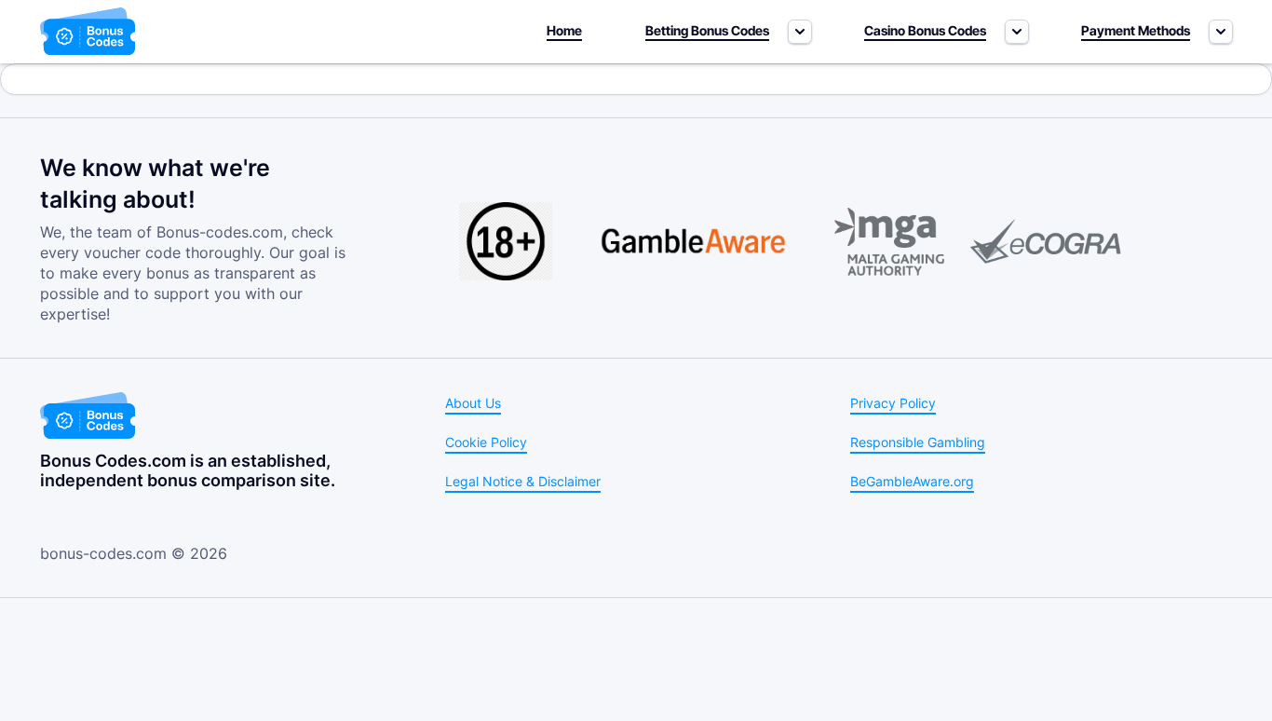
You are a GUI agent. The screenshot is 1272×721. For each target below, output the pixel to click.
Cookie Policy (486, 442)
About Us (473, 403)
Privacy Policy (893, 403)
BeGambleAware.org (912, 481)
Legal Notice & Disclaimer (523, 481)
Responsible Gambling (917, 442)
